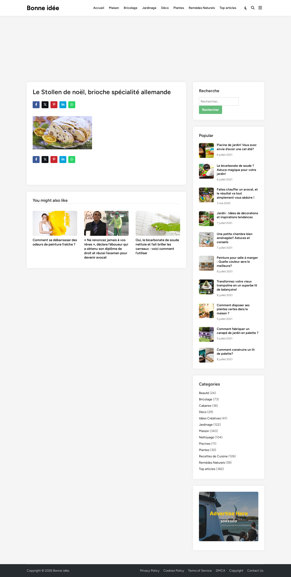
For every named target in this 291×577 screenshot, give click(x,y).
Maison (114, 8)
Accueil (98, 8)
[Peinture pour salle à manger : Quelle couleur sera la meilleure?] (206, 258)
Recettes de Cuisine (213, 456)
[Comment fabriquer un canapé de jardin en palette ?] (206, 329)
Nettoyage (206, 437)
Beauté (204, 393)
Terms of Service (200, 570)
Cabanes (205, 405)
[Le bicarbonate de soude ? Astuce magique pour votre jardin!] (206, 166)
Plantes (178, 8)
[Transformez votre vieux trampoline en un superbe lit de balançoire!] (206, 282)
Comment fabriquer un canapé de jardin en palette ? (237, 331)
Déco (165, 8)
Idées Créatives (210, 418)
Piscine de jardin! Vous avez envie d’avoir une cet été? (237, 147)
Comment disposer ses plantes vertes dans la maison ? (233, 309)
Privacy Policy (149, 570)
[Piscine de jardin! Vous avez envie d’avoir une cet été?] (206, 145)
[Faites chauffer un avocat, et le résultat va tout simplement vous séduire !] (206, 190)
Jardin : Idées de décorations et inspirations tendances (237, 215)
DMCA (220, 570)
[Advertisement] (145, 45)
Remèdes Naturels (202, 8)
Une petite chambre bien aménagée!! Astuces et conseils (234, 238)
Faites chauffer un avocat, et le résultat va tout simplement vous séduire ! (237, 193)
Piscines (204, 443)
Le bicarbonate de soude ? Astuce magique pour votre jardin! (236, 170)
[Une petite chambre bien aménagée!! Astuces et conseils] (206, 234)
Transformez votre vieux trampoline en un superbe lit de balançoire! (237, 285)
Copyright (236, 570)
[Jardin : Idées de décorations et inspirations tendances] (206, 213)
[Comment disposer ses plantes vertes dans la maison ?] (206, 305)
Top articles (228, 8)
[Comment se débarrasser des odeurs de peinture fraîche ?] (55, 223)
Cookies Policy (173, 570)
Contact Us (255, 570)
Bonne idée (43, 8)
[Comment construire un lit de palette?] (206, 350)
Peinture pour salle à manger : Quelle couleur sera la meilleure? (237, 262)
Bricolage (130, 8)
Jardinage (149, 8)
